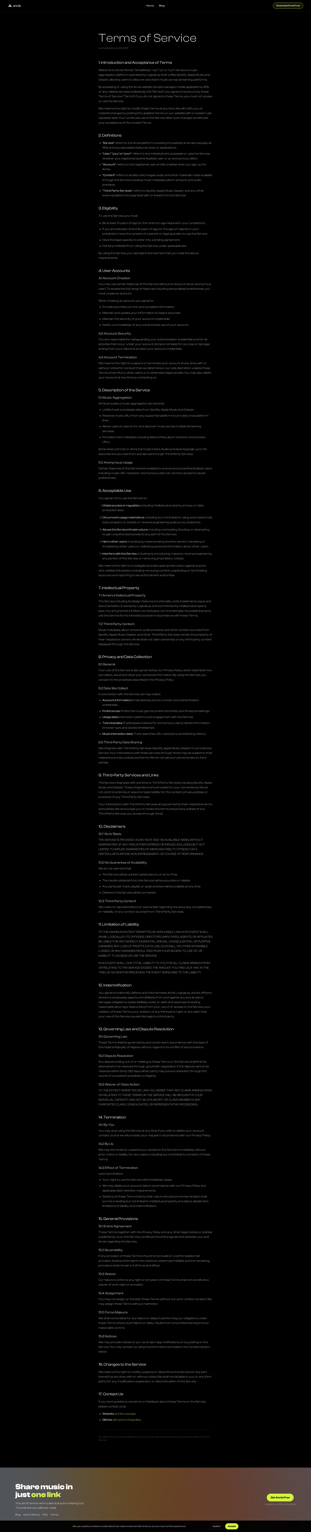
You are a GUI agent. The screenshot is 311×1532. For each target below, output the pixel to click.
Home (150, 5)
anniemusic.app (125, 1413)
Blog (162, 5)
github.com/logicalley (127, 1419)
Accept (232, 1526)
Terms (54, 1514)
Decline (216, 1526)
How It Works (31, 1514)
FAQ (45, 1514)
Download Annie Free (288, 5)
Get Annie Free (280, 1497)
